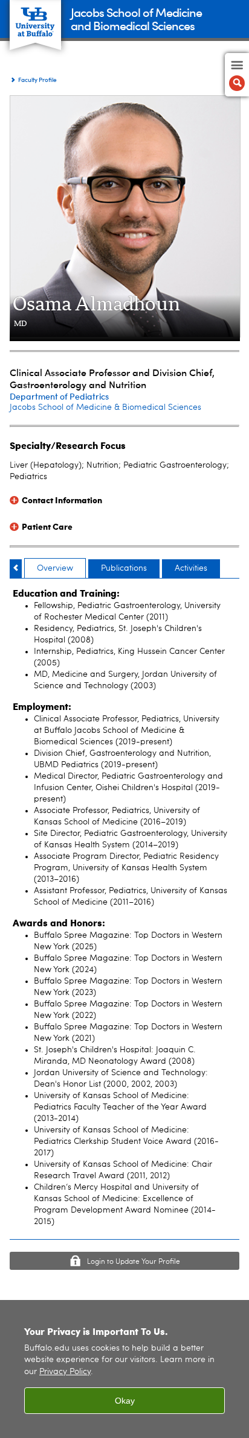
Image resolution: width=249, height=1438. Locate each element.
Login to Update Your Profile (133, 1262)
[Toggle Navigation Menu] (237, 74)
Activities (191, 568)
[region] (124, 1369)
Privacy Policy (65, 1372)
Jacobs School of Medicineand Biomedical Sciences (136, 18)
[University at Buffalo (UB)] (35, 18)
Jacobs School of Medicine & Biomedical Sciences (105, 407)
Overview (55, 568)
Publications (124, 568)
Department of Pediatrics (59, 396)
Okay (125, 1400)
